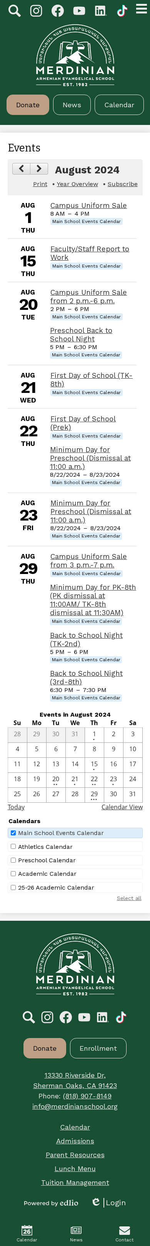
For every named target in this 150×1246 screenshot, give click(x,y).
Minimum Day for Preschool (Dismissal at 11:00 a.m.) (90, 458)
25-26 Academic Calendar (56, 887)
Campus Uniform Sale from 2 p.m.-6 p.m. (88, 296)
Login (108, 1203)
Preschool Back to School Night (81, 334)
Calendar (27, 1240)
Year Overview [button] (77, 184)
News (76, 1240)
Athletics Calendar (45, 846)
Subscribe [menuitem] (123, 184)
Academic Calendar (47, 873)
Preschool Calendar (47, 860)
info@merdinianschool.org (75, 1106)
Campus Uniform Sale (88, 205)
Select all (129, 898)
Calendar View (122, 807)
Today (16, 807)
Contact (124, 1240)
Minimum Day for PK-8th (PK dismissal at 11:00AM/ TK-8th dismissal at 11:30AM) (93, 600)
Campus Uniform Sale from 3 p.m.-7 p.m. (88, 560)
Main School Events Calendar (61, 833)
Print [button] (40, 184)
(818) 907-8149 (87, 1096)
